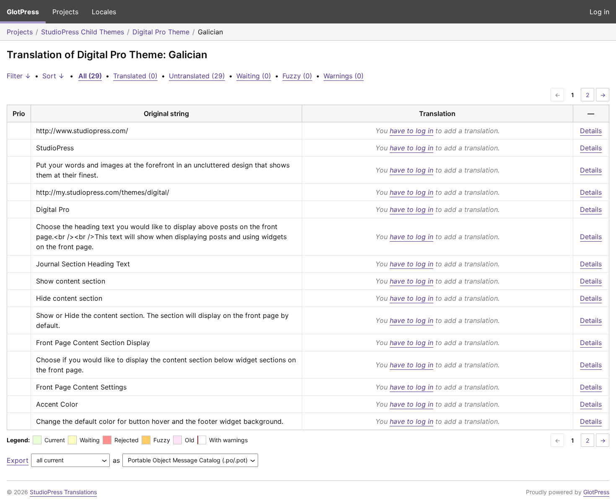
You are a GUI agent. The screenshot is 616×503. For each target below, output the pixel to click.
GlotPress (23, 12)
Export (17, 460)
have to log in (411, 130)
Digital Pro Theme (160, 32)
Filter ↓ (19, 76)
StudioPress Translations (63, 491)
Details (591, 130)
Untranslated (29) (197, 76)
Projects (65, 12)
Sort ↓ (53, 76)
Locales (104, 12)
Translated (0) (135, 76)
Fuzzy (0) (297, 76)
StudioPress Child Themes (82, 32)
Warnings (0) (344, 76)
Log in (599, 12)
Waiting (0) (253, 76)
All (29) (90, 76)
